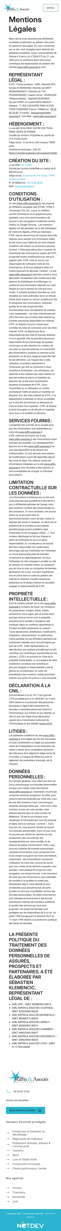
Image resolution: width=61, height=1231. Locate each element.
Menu (50, 7)
